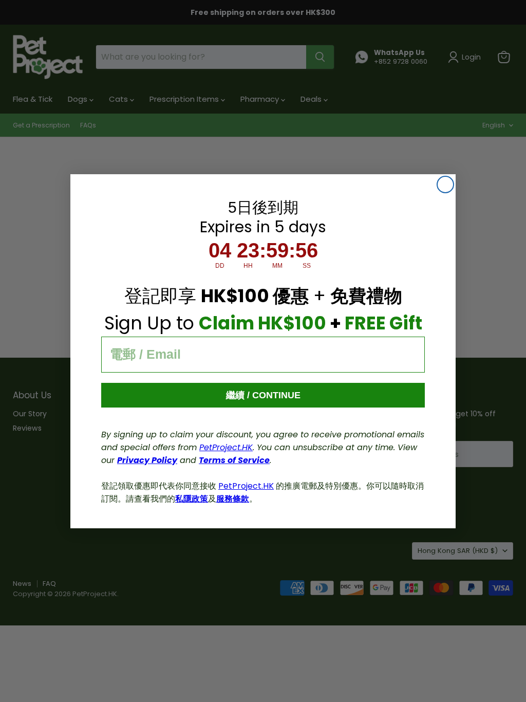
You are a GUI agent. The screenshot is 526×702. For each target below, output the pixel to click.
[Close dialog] (445, 184)
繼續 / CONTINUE (263, 395)
